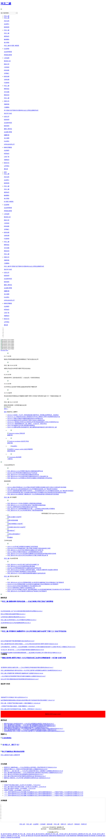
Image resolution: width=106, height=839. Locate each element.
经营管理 (6, 119)
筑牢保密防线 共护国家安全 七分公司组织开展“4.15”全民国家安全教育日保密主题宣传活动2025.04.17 (33, 728)
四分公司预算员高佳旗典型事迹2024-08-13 (13, 614)
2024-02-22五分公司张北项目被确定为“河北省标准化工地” (24, 586)
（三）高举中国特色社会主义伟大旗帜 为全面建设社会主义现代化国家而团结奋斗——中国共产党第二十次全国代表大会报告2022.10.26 (43, 792)
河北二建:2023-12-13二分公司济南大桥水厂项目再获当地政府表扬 (26, 505)
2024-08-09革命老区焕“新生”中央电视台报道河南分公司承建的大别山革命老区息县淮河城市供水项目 (36, 492)
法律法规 (6, 79)
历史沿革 (6, 21)
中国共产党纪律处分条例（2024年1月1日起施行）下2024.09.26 (22, 785)
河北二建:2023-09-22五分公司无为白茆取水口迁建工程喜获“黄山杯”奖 (27, 555)
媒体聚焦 (6, 39)
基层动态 (6, 36)
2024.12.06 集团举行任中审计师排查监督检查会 (21, 425)
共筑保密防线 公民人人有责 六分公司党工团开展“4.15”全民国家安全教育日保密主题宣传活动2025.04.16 (34, 731)
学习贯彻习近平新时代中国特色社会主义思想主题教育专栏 (21, 110)
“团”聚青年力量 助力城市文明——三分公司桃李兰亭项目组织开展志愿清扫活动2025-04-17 (27, 667)
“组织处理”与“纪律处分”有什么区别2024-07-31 (14, 697)
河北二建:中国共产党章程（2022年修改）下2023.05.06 (19, 788)
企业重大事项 (8, 132)
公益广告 (6, 156)
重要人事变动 (8, 129)
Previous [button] (3, 350)
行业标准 (6, 82)
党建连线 (6, 104)
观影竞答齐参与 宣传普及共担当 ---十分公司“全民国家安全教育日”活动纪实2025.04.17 (29, 723)
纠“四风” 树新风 (8, 201)
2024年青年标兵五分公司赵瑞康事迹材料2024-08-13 (16, 622)
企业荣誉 (6, 48)
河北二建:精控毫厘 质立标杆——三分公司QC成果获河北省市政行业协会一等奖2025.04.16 (30, 730)
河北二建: (7, 497)
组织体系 (6, 125)
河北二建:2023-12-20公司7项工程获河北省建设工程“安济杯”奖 (25, 550)
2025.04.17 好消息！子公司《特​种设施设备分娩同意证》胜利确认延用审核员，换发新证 (33, 415)
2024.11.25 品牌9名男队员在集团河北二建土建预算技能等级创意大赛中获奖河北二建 (32, 427)
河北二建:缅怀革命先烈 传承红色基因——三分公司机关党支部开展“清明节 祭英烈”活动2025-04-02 (29, 644)
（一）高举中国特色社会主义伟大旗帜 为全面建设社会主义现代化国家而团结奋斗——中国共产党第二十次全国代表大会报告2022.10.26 (43, 795)
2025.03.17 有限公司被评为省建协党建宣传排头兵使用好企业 (25, 418)
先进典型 (6, 150)
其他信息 (77, 824)
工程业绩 (6, 58)
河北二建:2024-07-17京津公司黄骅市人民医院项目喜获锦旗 (24, 503)
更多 (5, 412)
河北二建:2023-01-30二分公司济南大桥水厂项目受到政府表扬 (25, 510)
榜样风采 (6, 88)
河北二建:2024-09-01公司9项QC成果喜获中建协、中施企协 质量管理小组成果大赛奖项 (32, 569)
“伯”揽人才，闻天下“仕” (10, 745)
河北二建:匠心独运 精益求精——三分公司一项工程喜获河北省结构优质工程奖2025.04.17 (30, 726)
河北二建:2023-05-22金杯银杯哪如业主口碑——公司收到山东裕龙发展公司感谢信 (31, 508)
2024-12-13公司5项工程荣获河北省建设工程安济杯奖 (22, 546)
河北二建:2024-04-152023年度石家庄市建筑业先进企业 (23, 474)
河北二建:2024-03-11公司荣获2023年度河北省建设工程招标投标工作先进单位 (29, 478)
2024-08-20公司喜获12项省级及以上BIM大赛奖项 (21, 571)
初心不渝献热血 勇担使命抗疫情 (13, 751)
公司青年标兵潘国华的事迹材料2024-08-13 (13, 617)
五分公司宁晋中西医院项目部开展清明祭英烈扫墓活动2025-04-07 (20, 679)
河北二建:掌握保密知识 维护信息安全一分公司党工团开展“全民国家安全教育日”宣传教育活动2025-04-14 (31, 670)
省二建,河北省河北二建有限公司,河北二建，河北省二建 (17, 834)
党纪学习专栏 (8, 113)
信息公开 (6, 116)
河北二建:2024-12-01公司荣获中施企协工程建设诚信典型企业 (25, 471)
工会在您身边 (6, 738)
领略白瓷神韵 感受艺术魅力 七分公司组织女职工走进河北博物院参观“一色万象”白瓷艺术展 (34, 658)
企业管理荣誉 (8, 51)
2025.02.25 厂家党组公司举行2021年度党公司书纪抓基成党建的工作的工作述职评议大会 (33, 422)
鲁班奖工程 (7, 61)
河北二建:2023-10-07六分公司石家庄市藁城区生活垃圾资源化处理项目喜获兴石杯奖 (31, 553)
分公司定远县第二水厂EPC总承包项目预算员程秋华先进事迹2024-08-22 (21, 611)
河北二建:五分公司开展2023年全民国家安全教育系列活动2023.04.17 (23, 774)
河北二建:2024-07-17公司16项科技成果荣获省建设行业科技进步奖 (26, 573)
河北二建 (6, 3)
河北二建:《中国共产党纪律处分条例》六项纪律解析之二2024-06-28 (20, 703)
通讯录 (6, 169)
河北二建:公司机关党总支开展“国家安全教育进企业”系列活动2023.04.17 (25, 776)
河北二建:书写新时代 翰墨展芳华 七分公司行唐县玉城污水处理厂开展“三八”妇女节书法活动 (34, 631)
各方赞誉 (6, 42)
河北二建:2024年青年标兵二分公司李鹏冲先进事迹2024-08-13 (18, 620)
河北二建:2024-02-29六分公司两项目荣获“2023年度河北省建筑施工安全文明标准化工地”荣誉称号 (35, 582)
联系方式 (6, 162)
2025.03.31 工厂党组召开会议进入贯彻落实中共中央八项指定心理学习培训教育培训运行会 (33, 416)
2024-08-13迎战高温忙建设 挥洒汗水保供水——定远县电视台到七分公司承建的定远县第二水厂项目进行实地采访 (40, 490)
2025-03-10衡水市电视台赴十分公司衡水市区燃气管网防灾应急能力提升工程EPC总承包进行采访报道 (36, 487)
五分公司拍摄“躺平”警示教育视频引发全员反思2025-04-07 (17, 641)
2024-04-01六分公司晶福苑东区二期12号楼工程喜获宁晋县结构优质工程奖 (29, 548)
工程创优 (6, 67)
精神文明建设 (8, 147)
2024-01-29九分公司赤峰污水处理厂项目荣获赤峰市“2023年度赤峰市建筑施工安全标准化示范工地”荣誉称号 (38, 589)
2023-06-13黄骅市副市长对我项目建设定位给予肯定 (22, 507)
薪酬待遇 (6, 135)
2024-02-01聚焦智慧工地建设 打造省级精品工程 (21, 587)
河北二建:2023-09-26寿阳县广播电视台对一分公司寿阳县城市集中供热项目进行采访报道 (33, 494)
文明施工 (6, 73)
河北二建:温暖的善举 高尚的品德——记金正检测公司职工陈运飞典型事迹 (27, 601)
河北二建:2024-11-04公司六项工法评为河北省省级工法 (23, 564)
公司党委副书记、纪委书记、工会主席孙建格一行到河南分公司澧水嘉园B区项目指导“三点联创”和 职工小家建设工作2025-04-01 (38, 646)
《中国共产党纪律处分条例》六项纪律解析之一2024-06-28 (18, 706)
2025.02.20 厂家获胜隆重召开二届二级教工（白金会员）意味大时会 (27, 423)
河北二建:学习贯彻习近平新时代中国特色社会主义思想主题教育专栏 (24, 266)
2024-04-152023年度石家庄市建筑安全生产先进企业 (22, 472)
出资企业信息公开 (9, 144)
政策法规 (6, 76)
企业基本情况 (8, 122)
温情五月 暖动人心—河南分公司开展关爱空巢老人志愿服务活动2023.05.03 (25, 769)
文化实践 (6, 92)
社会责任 (6, 141)
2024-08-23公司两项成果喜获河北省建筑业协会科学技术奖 (24, 568)
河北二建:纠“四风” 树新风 (11, 45)
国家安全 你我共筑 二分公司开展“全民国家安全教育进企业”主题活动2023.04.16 (27, 778)
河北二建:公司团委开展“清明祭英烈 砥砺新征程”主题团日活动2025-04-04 (22, 673)
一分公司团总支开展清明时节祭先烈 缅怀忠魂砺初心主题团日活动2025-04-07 (23, 676)
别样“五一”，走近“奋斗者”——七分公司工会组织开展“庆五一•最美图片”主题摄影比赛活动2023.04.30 (33, 771)
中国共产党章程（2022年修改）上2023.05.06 (17, 790)
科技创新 (6, 70)
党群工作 (6, 101)
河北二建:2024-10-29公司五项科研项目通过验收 (21, 566)
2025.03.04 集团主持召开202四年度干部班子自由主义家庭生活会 (26, 420)
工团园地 (6, 107)
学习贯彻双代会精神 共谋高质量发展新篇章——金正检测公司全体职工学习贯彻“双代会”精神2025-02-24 (31, 652)
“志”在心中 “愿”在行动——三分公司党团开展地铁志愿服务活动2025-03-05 (22, 649)
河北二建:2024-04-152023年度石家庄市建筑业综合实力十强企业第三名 (27, 476)
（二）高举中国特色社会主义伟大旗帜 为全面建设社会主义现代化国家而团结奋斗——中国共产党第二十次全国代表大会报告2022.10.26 (43, 793)
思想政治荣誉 (8, 55)
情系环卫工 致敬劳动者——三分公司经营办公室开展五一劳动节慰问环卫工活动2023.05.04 (30, 767)
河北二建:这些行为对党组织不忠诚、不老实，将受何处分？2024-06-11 (21, 709)
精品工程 (6, 64)
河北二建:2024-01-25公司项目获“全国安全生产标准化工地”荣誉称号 (27, 591)
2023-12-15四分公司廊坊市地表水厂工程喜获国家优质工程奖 (25, 552)
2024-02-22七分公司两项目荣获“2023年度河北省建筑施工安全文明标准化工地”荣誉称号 (32, 584)
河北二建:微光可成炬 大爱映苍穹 (10, 755)
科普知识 (6, 153)
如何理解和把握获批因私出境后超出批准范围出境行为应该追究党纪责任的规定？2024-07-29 (27, 700)
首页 (5, 172)
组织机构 (6, 27)
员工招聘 (6, 138)
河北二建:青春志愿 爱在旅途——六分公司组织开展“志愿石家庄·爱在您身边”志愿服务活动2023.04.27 (33, 772)
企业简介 (6, 24)
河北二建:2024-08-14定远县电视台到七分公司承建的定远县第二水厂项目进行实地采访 (32, 489)
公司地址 (6, 166)
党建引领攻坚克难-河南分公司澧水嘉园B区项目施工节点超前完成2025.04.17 (26, 727)
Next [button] (7, 350)
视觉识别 (6, 95)
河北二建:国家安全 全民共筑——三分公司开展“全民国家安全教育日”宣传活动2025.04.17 (29, 725)
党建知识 (6, 159)
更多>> (6, 408)
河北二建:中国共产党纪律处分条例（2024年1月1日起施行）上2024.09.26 (25, 786)
